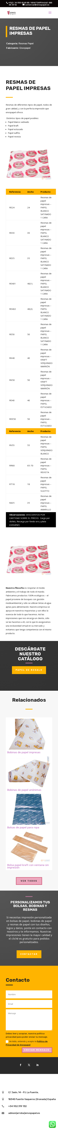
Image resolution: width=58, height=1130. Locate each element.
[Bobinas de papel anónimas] (29, 771)
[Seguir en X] (29, 1065)
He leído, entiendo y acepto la (27, 1043)
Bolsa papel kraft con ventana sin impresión (28, 866)
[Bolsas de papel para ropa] (29, 809)
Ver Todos (29, 881)
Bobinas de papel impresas (23, 752)
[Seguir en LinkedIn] (37, 1065)
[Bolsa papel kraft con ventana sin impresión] (29, 846)
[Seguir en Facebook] (20, 1065)
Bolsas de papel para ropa (23, 827)
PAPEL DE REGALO (29, 670)
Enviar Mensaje (37, 1050)
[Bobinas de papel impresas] (29, 734)
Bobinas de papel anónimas (24, 790)
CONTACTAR (29, 954)
